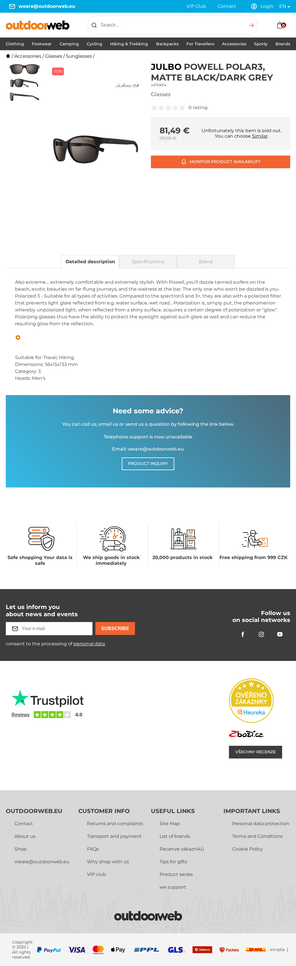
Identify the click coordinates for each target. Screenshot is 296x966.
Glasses (53, 56)
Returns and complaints (115, 823)
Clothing (15, 43)
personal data (89, 644)
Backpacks (167, 43)
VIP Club (196, 6)
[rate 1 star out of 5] (154, 107)
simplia (277, 949)
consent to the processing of (55, 644)
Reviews (20, 714)
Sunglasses (79, 56)
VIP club (96, 874)
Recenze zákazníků (182, 849)
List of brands (175, 836)
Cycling (94, 43)
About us (25, 836)
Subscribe (115, 628)
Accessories (234, 43)
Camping (69, 43)
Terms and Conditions (257, 836)
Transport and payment (114, 836)
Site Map (170, 823)
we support (173, 887)
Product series (176, 874)
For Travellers (200, 43)
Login (266, 6)
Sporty (261, 43)
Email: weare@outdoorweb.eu (148, 449)
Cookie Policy (247, 849)
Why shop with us (108, 861)
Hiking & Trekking (129, 43)
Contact (227, 6)
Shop (20, 849)
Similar (260, 136)
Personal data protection (260, 823)
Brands (282, 43)
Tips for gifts (173, 861)
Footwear (42, 43)
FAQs (93, 849)
